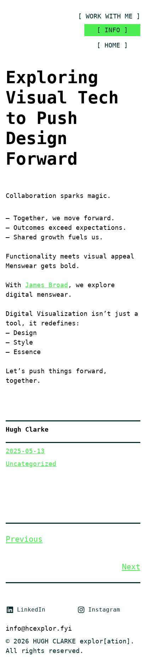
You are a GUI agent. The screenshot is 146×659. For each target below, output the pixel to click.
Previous (24, 539)
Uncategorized (31, 463)
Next (131, 566)
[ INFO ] (112, 30)
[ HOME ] (112, 45)
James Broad (46, 285)
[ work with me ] (109, 16)
